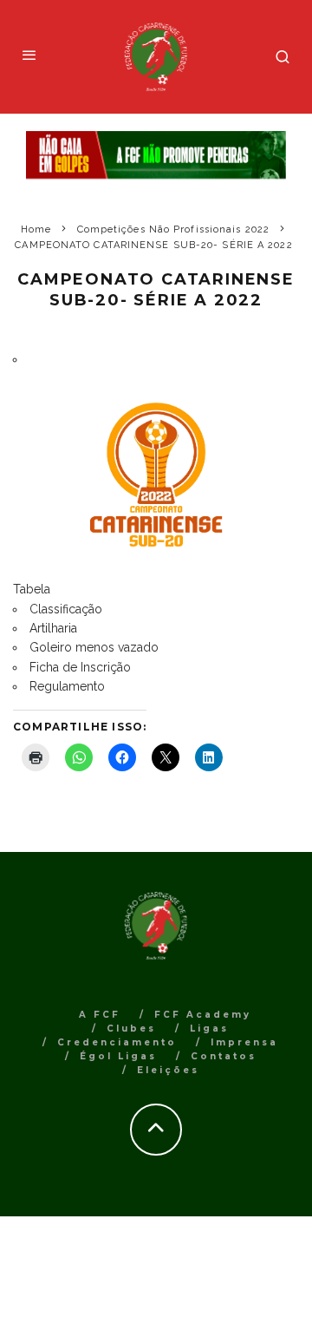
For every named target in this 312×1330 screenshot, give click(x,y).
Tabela (31, 589)
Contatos (224, 1056)
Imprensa (244, 1042)
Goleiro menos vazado (94, 647)
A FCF (99, 1014)
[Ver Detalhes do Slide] (156, 155)
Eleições (168, 1070)
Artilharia (53, 628)
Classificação (65, 609)
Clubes (131, 1028)
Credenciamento (117, 1042)
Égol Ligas (118, 1056)
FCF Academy (202, 1014)
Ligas (209, 1028)
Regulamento (67, 686)
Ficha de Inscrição (80, 667)
